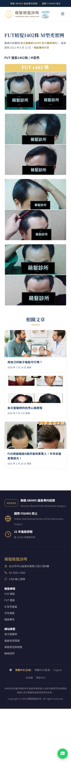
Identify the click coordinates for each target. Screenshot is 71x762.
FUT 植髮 (9, 600)
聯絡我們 (9, 653)
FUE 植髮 (9, 593)
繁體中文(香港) (42, 670)
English (58, 670)
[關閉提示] (67, 735)
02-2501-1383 (17, 572)
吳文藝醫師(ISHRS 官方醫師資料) (39, 43)
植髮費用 (9, 619)
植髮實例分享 (41, 47)
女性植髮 (9, 613)
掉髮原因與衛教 (13, 647)
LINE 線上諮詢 (17, 579)
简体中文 (41, 677)
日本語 (29, 677)
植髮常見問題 (12, 640)
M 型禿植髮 (10, 606)
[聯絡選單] (63, 754)
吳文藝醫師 (10, 634)
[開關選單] (63, 14)
